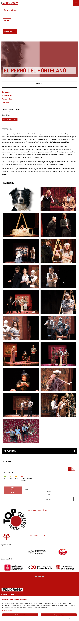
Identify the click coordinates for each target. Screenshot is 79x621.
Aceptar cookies (59, 615)
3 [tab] (38, 576)
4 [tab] (39, 576)
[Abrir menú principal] (76, 3)
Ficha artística (7, 99)
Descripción (6, 92)
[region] (39, 552)
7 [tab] (43, 576)
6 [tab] (42, 576)
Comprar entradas (10, 10)
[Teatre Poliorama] (9, 3)
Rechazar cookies (20, 615)
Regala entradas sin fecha (36, 535)
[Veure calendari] (73, 469)
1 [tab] (35, 576)
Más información (7, 610)
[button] (21, 199)
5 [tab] (40, 576)
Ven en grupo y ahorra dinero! (37, 510)
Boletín (6, 21)
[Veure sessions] (69, 469)
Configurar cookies (71, 618)
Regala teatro (10, 31)
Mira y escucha (7, 95)
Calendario (5, 102)
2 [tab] (36, 576)
